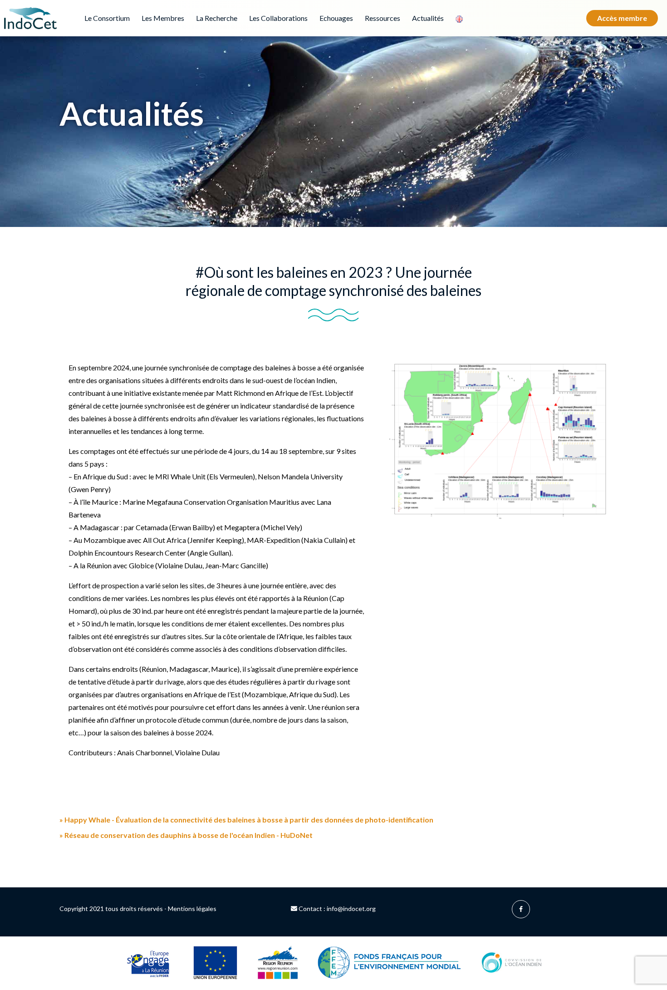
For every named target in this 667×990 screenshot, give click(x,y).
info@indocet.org (351, 908)
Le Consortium (107, 18)
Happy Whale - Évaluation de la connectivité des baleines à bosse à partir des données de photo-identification (246, 820)
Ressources (382, 18)
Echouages (336, 18)
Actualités (428, 18)
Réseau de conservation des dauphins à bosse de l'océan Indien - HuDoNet (186, 835)
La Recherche (216, 18)
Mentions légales (192, 908)
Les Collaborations (278, 18)
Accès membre (622, 18)
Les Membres (163, 18)
